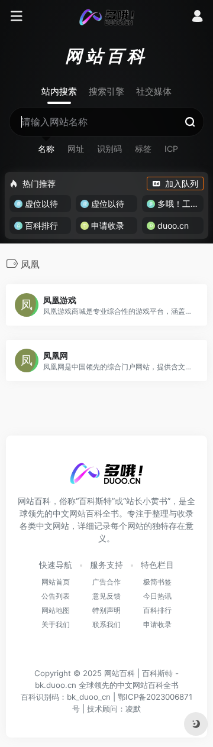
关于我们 (55, 624)
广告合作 (106, 581)
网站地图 (55, 610)
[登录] (197, 17)
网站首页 (55, 581)
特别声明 (106, 610)
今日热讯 (157, 596)
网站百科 (119, 673)
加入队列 (181, 183)
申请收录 (157, 624)
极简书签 (157, 581)
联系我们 (106, 624)
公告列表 (55, 596)
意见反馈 (106, 596)
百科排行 (157, 610)
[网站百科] (107, 16)
